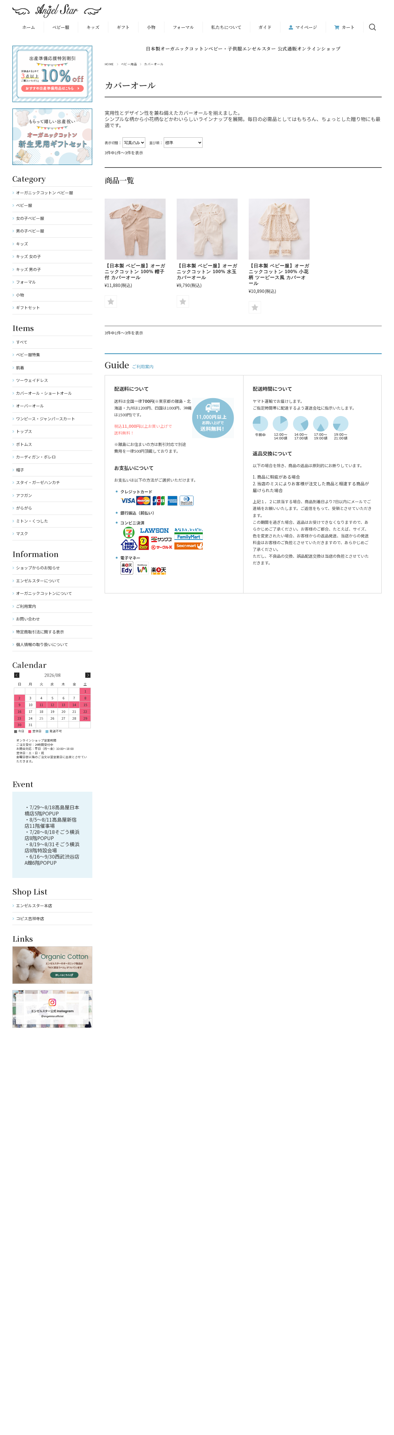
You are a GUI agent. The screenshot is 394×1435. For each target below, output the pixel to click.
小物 (151, 27)
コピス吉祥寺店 (30, 918)
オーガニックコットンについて (44, 593)
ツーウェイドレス (32, 380)
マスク (22, 533)
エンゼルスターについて (38, 581)
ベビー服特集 (28, 355)
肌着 (20, 367)
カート (348, 27)
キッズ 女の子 (28, 256)
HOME (109, 64)
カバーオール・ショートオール (44, 393)
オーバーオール (30, 406)
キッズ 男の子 (28, 269)
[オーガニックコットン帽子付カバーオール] (135, 229)
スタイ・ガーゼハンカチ (38, 482)
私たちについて (226, 27)
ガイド (265, 27)
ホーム (28, 27)
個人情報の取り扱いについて (42, 644)
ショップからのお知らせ (38, 568)
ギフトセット (28, 307)
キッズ (22, 244)
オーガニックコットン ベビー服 (44, 193)
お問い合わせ (28, 619)
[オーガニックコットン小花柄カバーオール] (279, 229)
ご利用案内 (26, 606)
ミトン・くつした (32, 521)
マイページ (306, 27)
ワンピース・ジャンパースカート (45, 419)
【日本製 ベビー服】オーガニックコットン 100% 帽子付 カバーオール (135, 271)
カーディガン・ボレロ (36, 457)
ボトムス (24, 444)
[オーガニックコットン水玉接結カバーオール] (207, 229)
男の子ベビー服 (30, 231)
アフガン (24, 495)
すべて (21, 342)
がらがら (24, 508)
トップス (24, 431)
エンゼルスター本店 (34, 905)
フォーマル (183, 27)
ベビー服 (60, 27)
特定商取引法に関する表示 (40, 632)
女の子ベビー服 (30, 218)
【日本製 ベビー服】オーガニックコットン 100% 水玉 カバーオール (207, 271)
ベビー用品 (129, 64)
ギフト (123, 27)
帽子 (20, 470)
